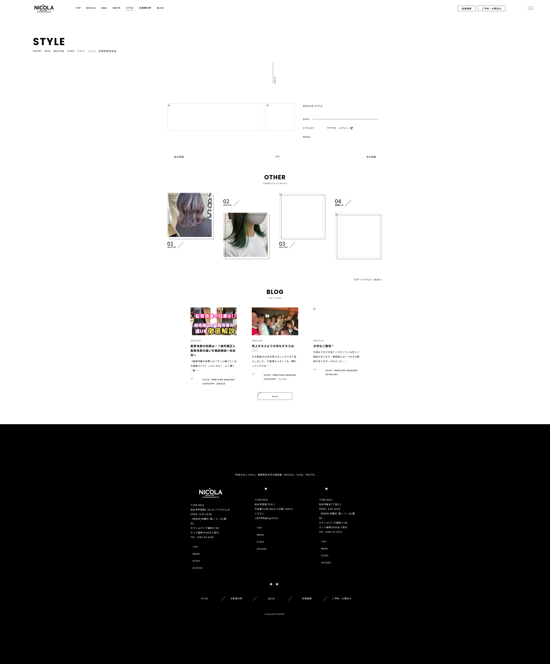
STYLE (129, 8)
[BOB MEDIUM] (357, 235)
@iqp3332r (271, 518)
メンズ (92, 51)
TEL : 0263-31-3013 (330, 531)
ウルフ (81, 51)
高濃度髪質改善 (108, 51)
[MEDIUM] (190, 215)
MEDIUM (58, 51)
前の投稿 (179, 156)
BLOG (160, 8)
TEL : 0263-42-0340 (202, 537)
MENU (196, 554)
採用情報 (467, 8)
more (275, 396)
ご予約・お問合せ (491, 8)
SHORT (37, 51)
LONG (70, 51)
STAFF (196, 561)
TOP (78, 8)
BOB (47, 51)
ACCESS (197, 568)
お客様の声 (145, 8)
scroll (275, 80)
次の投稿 (371, 156)
